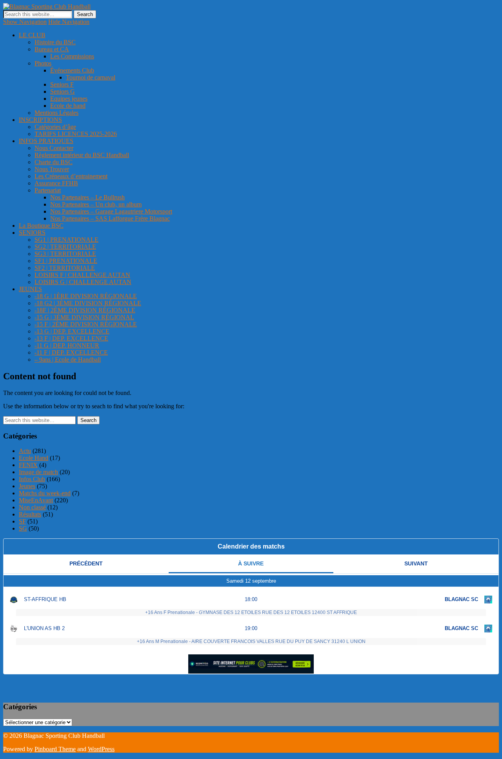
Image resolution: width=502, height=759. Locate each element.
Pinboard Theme (55, 749)
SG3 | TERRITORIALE (65, 253)
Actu (25, 450)
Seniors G (62, 91)
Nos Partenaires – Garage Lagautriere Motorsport (111, 211)
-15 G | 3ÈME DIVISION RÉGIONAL (84, 317)
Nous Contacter (54, 148)
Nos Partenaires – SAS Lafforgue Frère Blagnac (110, 218)
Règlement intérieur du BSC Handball (82, 155)
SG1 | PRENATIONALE (66, 239)
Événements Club (72, 70)
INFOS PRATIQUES (46, 141)
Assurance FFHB (56, 183)
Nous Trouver (52, 169)
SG (23, 528)
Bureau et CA (52, 49)
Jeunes (27, 486)
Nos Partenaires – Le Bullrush (87, 197)
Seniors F (62, 84)
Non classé (32, 507)
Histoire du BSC (55, 42)
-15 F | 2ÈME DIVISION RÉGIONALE (86, 324)
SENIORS (32, 232)
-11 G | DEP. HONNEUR (67, 345)
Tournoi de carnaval (90, 77)
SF (22, 521)
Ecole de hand (67, 105)
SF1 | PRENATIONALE (66, 260)
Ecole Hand (33, 458)
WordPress (101, 749)
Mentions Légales (56, 112)
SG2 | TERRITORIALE (65, 246)
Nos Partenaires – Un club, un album (96, 204)
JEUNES (30, 289)
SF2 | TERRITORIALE (65, 267)
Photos (43, 63)
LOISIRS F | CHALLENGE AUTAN (82, 275)
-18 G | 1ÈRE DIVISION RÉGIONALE (86, 296)
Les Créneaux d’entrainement (71, 176)
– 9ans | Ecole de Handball (68, 359)
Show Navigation (25, 21)
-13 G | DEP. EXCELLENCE (72, 331)
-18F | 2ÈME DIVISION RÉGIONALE (85, 310)
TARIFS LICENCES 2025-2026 (76, 133)
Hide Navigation (68, 21)
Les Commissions (72, 56)
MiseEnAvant (36, 500)
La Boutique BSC (41, 225)
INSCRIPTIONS (40, 119)
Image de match (38, 472)
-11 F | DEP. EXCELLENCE (71, 352)
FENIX (28, 465)
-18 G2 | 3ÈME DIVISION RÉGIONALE (88, 303)
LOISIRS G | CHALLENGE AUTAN (83, 282)
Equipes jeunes (68, 98)
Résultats (30, 514)
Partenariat (48, 190)
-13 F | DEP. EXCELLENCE (71, 338)
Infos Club (32, 479)
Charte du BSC (54, 162)
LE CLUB (32, 35)
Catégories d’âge (55, 126)
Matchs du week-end (45, 493)
